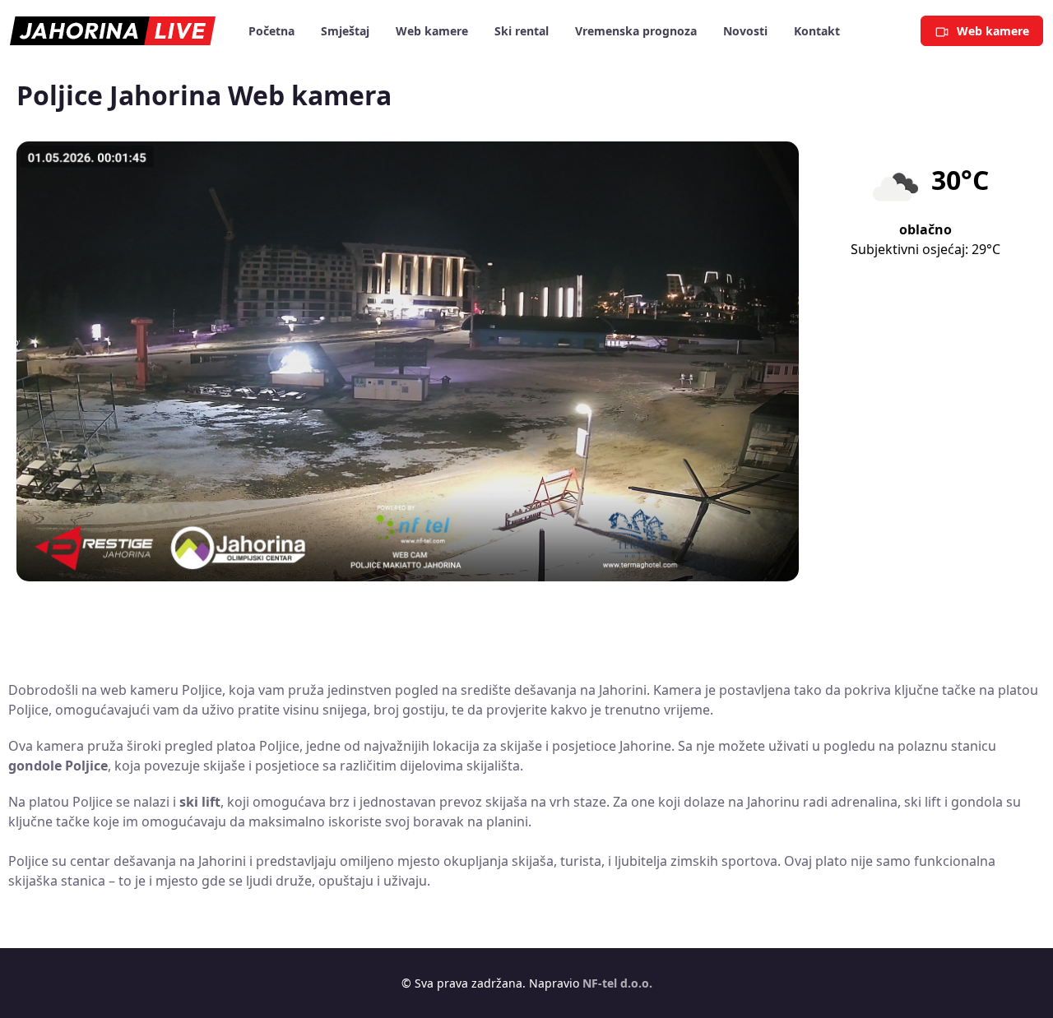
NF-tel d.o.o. (617, 983)
